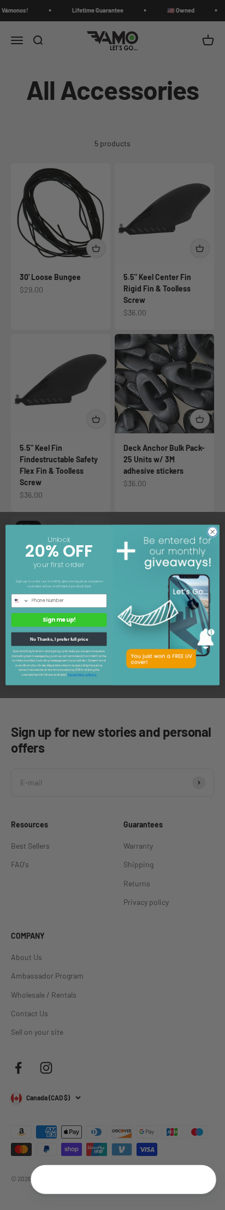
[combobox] (20, 600)
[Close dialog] (212, 532)
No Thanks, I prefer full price (59, 638)
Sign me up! (59, 620)
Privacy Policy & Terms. (82, 674)
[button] (202, 1180)
